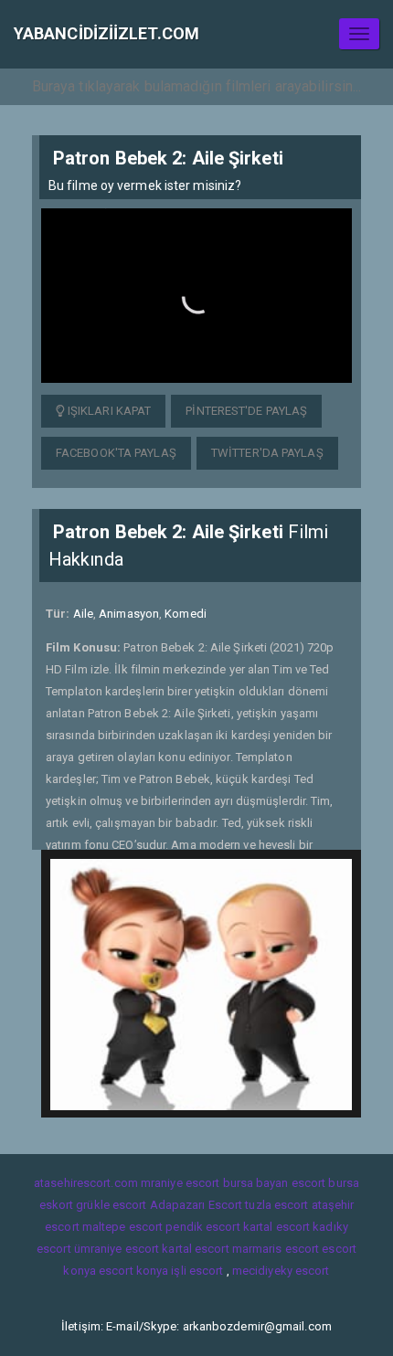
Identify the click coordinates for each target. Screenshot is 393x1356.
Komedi (186, 613)
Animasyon (129, 613)
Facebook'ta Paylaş (116, 453)
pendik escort (202, 1227)
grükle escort (111, 1205)
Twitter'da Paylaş (267, 453)
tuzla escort (276, 1205)
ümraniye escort (117, 1248)
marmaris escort (276, 1248)
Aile (83, 613)
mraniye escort (180, 1183)
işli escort (197, 1270)
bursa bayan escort (274, 1183)
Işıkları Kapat (108, 411)
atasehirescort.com (86, 1183)
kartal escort (276, 1227)
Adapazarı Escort (196, 1205)
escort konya (133, 1270)
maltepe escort (122, 1227)
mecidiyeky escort (281, 1270)
